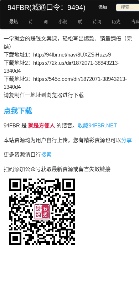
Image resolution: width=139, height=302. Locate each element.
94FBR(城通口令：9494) (46, 7)
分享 (126, 140)
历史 (116, 21)
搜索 (46, 154)
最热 (13, 21)
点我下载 (18, 111)
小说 (62, 21)
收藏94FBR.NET (97, 125)
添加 (102, 7)
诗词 (97, 21)
